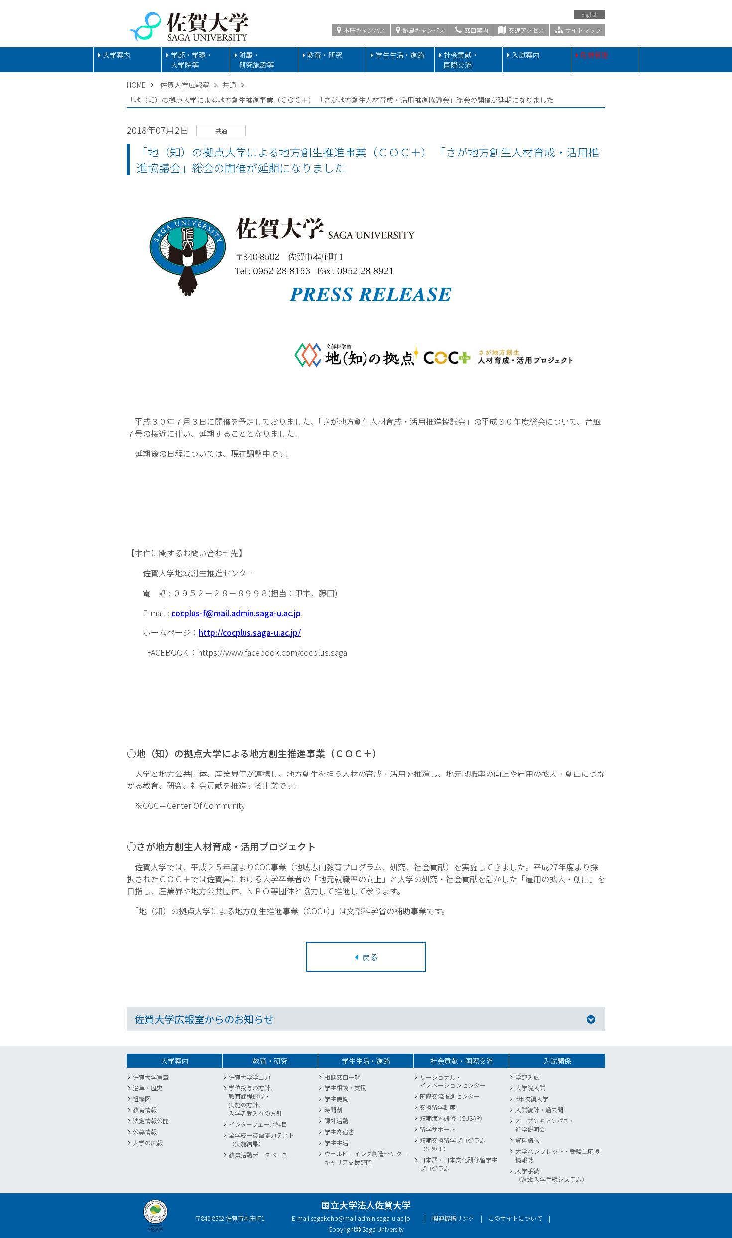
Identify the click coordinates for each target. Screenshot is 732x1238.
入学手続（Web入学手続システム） (551, 1174)
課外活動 (336, 1120)
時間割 (333, 1109)
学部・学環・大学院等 (192, 60)
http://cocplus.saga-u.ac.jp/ (250, 632)
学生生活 (336, 1142)
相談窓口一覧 (342, 1077)
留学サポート (438, 1129)
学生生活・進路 (399, 55)
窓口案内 (475, 30)
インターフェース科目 (258, 1124)
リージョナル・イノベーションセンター (453, 1081)
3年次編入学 (531, 1098)
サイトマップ (582, 30)
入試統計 (527, 1109)
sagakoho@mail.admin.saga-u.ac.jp (360, 1218)
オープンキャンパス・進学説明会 (545, 1124)
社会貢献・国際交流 (461, 60)
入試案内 (526, 55)
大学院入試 (530, 1087)
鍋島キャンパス (423, 30)
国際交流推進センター (450, 1096)
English (589, 14)
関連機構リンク (453, 1218)
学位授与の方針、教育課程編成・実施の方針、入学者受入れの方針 (255, 1100)
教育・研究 (324, 55)
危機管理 (594, 55)
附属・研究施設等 (256, 60)
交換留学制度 (438, 1107)
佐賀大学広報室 (184, 85)
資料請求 (527, 1140)
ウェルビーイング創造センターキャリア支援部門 (366, 1157)
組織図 (142, 1098)
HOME (136, 85)
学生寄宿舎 (339, 1131)
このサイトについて (515, 1218)
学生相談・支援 (345, 1087)
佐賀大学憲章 (151, 1077)
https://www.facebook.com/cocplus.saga (272, 652)
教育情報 (145, 1109)
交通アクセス (525, 30)
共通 (229, 85)
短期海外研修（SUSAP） (453, 1118)
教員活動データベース (258, 1154)
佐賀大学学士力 (249, 1077)
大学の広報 (148, 1142)
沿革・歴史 (148, 1087)
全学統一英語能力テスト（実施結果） (261, 1139)
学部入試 (527, 1077)
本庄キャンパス (363, 30)
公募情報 (145, 1131)
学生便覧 (336, 1098)
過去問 (554, 1109)
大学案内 (116, 55)
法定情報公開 (151, 1120)
